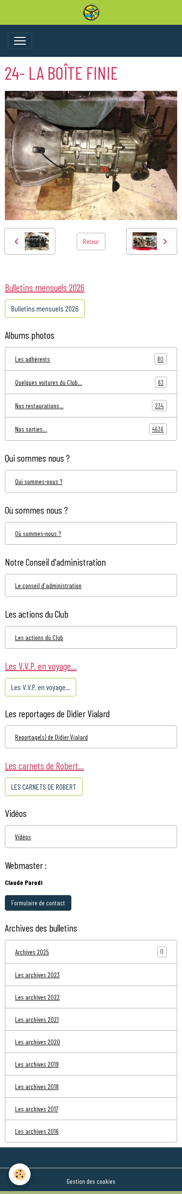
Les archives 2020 (37, 1042)
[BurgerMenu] (20, 41)
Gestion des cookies (91, 1181)
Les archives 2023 (37, 974)
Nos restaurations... (89, 405)
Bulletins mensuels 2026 (45, 308)
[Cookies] (20, 1174)
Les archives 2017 (36, 1109)
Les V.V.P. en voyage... (40, 687)
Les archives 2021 (37, 1019)
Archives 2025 (32, 952)
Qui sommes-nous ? (39, 481)
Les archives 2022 (37, 997)
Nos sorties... (89, 429)
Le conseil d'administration (48, 585)
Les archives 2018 (37, 1086)
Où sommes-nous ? (38, 533)
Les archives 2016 (37, 1131)
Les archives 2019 (37, 1064)
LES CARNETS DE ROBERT (43, 786)
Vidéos (23, 836)
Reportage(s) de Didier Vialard (51, 737)
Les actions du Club (39, 637)
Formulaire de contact (38, 903)
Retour (91, 241)
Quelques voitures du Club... (89, 382)
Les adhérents (89, 359)
